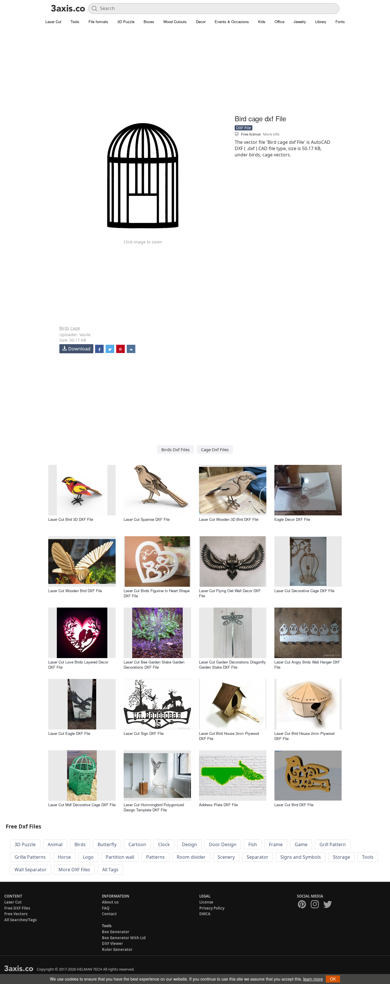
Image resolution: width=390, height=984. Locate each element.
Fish (252, 844)
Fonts (340, 21)
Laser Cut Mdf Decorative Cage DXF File (82, 804)
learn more (313, 979)
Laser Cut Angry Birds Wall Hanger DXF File (307, 664)
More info (271, 134)
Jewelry (299, 21)
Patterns (155, 857)
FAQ (105, 908)
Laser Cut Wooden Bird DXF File (75, 590)
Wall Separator (31, 869)
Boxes (149, 21)
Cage (75, 328)
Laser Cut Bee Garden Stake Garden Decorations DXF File (154, 664)
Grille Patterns (30, 857)
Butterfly (107, 844)
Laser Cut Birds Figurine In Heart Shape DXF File (157, 593)
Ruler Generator (117, 949)
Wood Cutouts (175, 21)
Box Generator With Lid (124, 937)
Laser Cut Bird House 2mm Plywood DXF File (304, 736)
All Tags (110, 869)
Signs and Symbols (300, 857)
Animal (55, 844)
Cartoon (137, 844)
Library (320, 21)
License (206, 902)
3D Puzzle (125, 21)
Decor (201, 21)
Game (301, 844)
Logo (88, 857)
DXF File (243, 127)
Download (79, 349)
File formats (98, 21)
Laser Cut (53, 21)
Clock (164, 844)
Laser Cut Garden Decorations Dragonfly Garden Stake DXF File (232, 664)
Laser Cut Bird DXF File (293, 804)
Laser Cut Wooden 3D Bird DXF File (228, 519)
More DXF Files (74, 869)
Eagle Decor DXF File (292, 519)
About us (110, 902)
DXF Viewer (112, 943)
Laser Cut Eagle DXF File (69, 733)
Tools (75, 21)
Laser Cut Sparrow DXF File (147, 519)
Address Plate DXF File (218, 804)
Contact (109, 913)
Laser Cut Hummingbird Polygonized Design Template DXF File (154, 807)
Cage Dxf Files (215, 449)
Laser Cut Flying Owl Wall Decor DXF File (230, 593)
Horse (64, 857)
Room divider (191, 857)
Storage (341, 857)
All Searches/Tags (20, 919)
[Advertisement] (195, 73)
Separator (257, 857)
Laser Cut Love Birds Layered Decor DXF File (78, 664)
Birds (64, 328)
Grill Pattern (332, 844)
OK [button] (333, 979)
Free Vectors (15, 913)
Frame (276, 844)
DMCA (204, 913)
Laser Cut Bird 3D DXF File (70, 519)
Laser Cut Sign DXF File (144, 733)
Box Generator (115, 931)
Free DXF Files (17, 908)
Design (189, 844)
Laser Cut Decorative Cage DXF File (304, 590)
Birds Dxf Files (175, 449)
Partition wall (120, 857)
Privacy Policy (211, 908)
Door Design (222, 844)
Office (279, 21)
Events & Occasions (232, 21)
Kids (262, 21)
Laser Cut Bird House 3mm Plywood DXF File (229, 736)
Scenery (226, 857)
